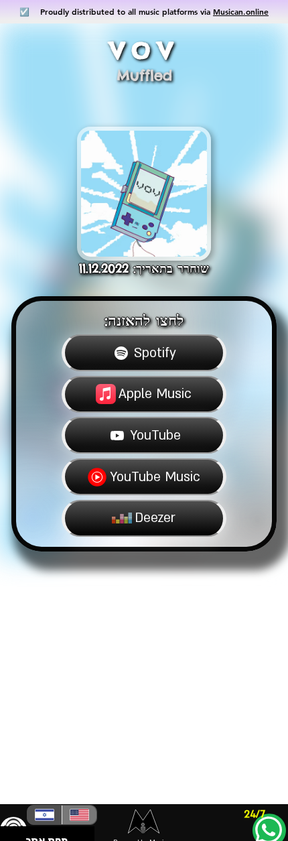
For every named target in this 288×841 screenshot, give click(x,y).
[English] (79, 814)
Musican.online (241, 11)
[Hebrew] (44, 814)
